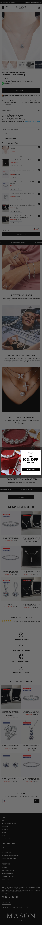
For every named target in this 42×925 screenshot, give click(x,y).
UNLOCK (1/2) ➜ (31, 469)
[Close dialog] (39, 451)
